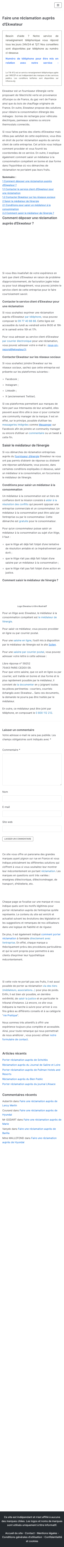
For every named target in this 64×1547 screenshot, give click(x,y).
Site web (7, 821)
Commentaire (11, 749)
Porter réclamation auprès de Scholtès (25, 1059)
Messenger (45, 424)
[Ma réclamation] (14, 5)
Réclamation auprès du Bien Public (22, 1079)
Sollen (52, 644)
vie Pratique (10, 1015)
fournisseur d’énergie (27, 456)
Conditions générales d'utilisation (22, 1537)
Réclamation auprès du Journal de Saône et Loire (31, 1064)
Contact (30, 1533)
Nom (5, 791)
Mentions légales (47, 1533)
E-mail (6, 806)
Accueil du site (14, 1533)
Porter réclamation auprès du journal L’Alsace (28, 1084)
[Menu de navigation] (58, 5)
